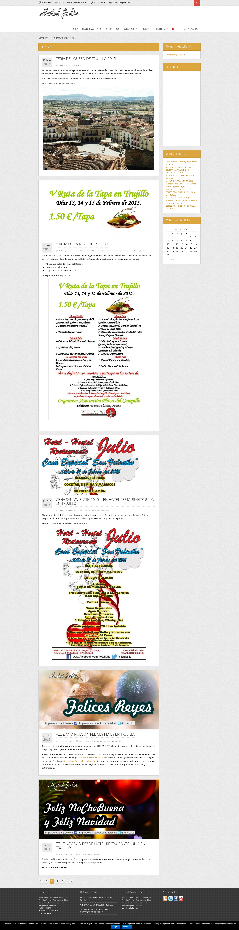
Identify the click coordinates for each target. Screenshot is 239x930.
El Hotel (62, 741)
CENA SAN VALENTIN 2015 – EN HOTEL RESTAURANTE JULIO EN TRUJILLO (105, 501)
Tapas (130, 251)
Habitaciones (92, 28)
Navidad (102, 741)
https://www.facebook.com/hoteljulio (80, 761)
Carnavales (108, 251)
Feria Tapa (118, 251)
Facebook (83, 741)
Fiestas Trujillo (103, 510)
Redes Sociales (112, 741)
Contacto (191, 28)
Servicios (113, 28)
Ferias (125, 251)
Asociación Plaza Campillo (94, 251)
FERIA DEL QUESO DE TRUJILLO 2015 (86, 59)
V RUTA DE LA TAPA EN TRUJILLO (82, 244)
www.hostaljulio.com (130, 908)
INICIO (74, 28)
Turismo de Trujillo (73, 65)
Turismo (162, 28)
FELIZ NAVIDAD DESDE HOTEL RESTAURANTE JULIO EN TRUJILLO (100, 846)
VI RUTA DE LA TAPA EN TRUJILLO (179, 197)
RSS (165, 898)
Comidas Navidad (86, 854)
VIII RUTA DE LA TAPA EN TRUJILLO (180, 167)
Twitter (121, 741)
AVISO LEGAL (45, 908)
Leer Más (126, 927)
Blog (175, 28)
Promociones (71, 251)
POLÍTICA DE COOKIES (49, 911)
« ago (172, 259)
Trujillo (136, 251)
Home (43, 38)
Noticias (62, 65)
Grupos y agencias (137, 28)
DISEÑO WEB (45, 913)
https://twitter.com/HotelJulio (89, 757)
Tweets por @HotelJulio (175, 55)
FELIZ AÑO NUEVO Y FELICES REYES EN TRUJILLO (96, 734)
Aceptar (115, 927)
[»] (71, 881)
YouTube (181, 898)
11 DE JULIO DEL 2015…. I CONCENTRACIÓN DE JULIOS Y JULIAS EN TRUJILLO (181, 192)
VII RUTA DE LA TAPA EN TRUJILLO (179, 181)
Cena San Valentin (91, 510)
